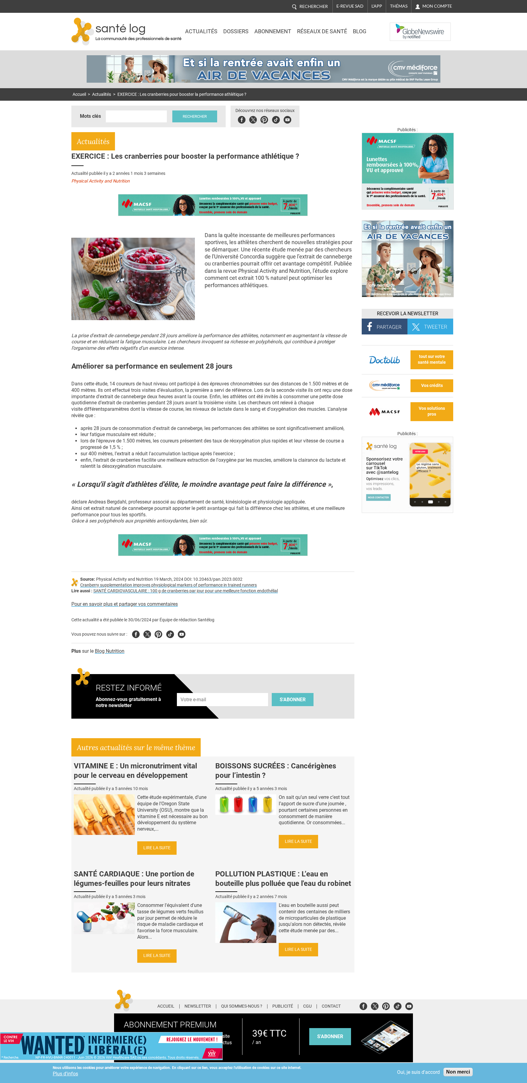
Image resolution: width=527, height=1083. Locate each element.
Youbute (287, 119)
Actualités (201, 31)
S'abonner (293, 699)
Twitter (253, 119)
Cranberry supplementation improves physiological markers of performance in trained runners (168, 585)
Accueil (79, 94)
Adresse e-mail (193, 689)
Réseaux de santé (322, 31)
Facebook (242, 119)
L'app (376, 6)
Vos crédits (432, 385)
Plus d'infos (65, 1074)
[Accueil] (82, 31)
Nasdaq (402, 27)
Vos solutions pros (432, 411)
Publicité (282, 1006)
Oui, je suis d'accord (418, 1072)
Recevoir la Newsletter (407, 313)
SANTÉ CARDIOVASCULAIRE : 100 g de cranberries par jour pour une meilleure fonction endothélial (185, 591)
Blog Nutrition (109, 651)
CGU (307, 1006)
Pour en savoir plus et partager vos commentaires (124, 604)
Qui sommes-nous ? (241, 1006)
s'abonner (330, 1036)
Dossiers (236, 31)
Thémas (398, 6)
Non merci (458, 1071)
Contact (331, 1006)
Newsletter (198, 1006)
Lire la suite (156, 847)
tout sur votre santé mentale (432, 359)
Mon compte (437, 6)
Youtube (181, 633)
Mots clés (90, 116)
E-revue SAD (350, 6)
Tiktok (276, 119)
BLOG (359, 31)
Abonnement (272, 31)
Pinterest (264, 119)
